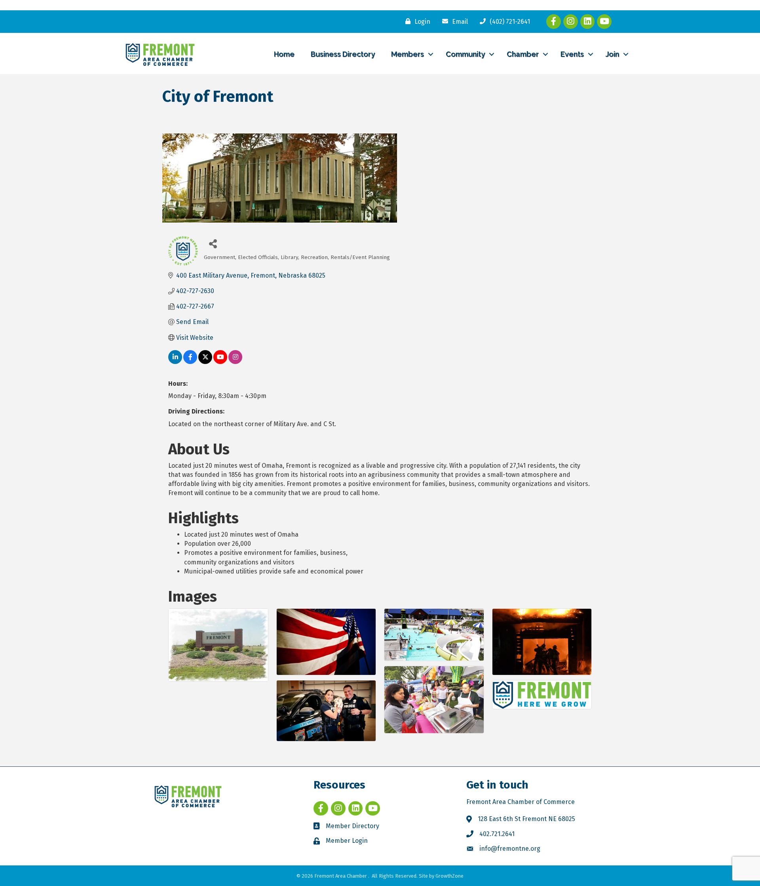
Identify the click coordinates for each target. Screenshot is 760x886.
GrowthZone (449, 876)
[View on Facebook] (190, 362)
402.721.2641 (497, 834)
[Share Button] (213, 243)
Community (465, 54)
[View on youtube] (220, 362)
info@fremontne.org (509, 848)
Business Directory (343, 54)
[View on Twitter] (205, 362)
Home (284, 54)
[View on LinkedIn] (175, 362)
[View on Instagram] (235, 362)
